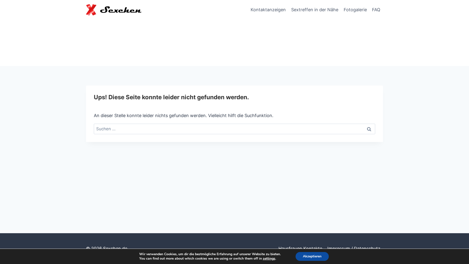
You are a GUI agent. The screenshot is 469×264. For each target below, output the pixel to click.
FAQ (376, 9)
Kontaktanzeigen (268, 9)
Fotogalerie (355, 9)
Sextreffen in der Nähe (314, 9)
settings (269, 258)
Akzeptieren (312, 256)
